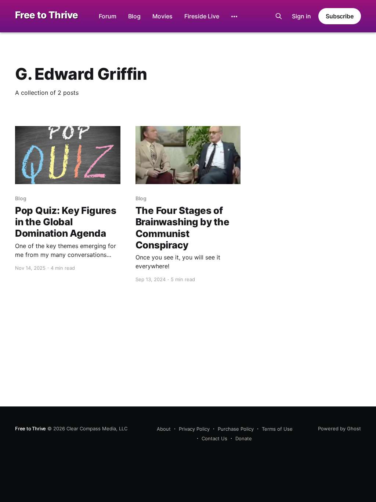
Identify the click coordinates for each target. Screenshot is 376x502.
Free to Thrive (46, 15)
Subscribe (340, 16)
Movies (162, 16)
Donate (243, 438)
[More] (234, 16)
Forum (107, 16)
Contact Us (214, 438)
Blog (134, 16)
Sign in (301, 16)
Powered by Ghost (339, 428)
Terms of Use (277, 429)
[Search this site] (279, 16)
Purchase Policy (236, 429)
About (164, 429)
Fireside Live (201, 16)
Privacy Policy (194, 429)
